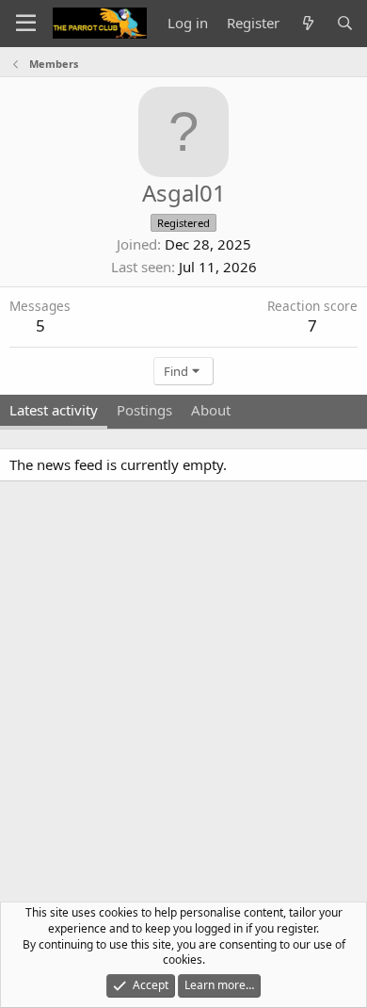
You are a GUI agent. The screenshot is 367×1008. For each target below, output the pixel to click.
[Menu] (26, 23)
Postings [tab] (144, 409)
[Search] (345, 23)
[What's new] (307, 23)
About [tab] (211, 409)
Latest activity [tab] (53, 409)
